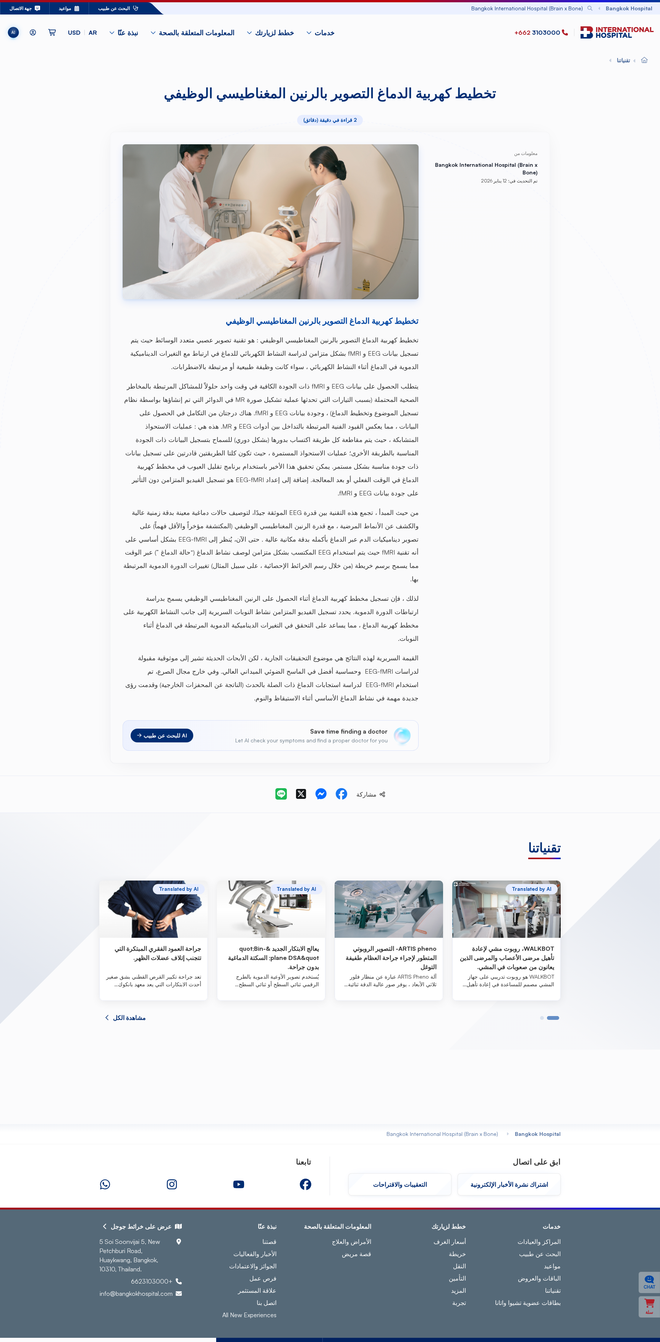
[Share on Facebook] (341, 794)
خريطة (457, 1254)
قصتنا (269, 1241)
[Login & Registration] (33, 32)
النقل (459, 1266)
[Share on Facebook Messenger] (321, 794)
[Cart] (52, 32)
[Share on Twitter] (301, 794)
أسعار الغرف (450, 1241)
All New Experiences (249, 1315)
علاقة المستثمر (257, 1290)
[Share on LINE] (281, 794)
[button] (82, 32)
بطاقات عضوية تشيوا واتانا (528, 1303)
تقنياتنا (553, 1290)
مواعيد (552, 1266)
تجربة (459, 1303)
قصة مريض (356, 1254)
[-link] (305, 1184)
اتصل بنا (267, 1303)
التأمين (457, 1278)
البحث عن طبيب (540, 1254)
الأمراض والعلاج (351, 1241)
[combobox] (395, 8)
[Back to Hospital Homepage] (644, 60)
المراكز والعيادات (539, 1241)
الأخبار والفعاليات (255, 1254)
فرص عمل (263, 1278)
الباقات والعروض (539, 1278)
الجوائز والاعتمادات (253, 1266)
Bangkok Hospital (538, 1134)
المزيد (458, 1290)
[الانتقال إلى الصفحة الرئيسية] (615, 32)
